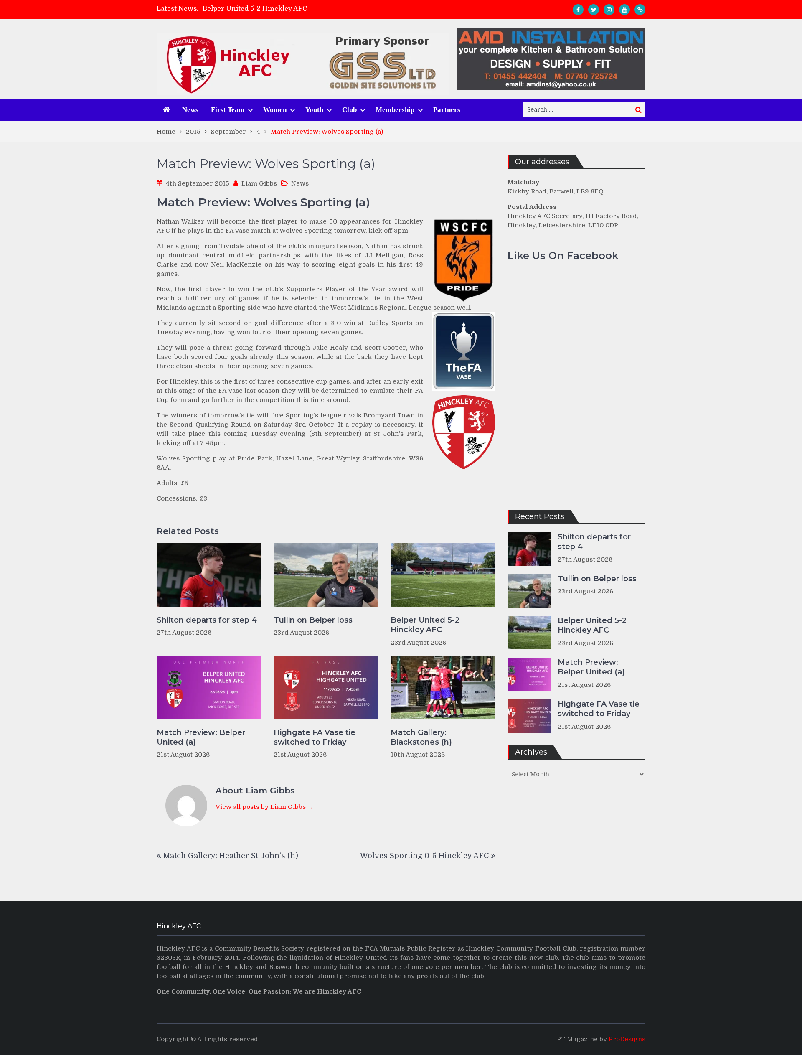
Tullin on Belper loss (313, 620)
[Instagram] (609, 9)
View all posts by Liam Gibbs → (265, 807)
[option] (326, 8)
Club (349, 110)
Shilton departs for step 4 (207, 620)
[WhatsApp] (639, 9)
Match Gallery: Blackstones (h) (421, 737)
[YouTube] (624, 9)
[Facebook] (578, 9)
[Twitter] (593, 9)
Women (275, 110)
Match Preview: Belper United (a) (201, 737)
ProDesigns (627, 1039)
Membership (395, 110)
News (190, 110)
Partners (446, 110)
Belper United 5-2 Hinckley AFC (255, 9)
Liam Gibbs (259, 183)
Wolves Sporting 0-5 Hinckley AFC (424, 856)
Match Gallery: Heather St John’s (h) (230, 856)
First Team (227, 110)
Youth (314, 110)
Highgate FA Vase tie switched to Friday (314, 737)
